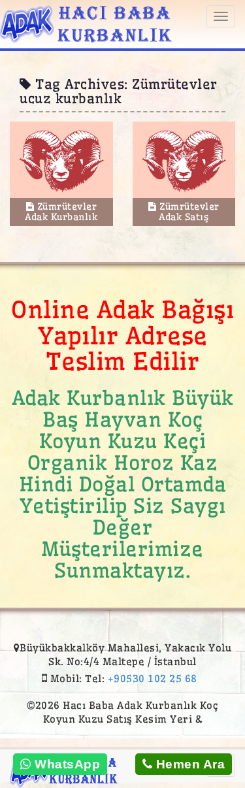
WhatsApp (66, 764)
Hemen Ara (188, 764)
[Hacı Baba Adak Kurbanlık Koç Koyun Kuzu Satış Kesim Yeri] (86, 21)
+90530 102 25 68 (152, 678)
